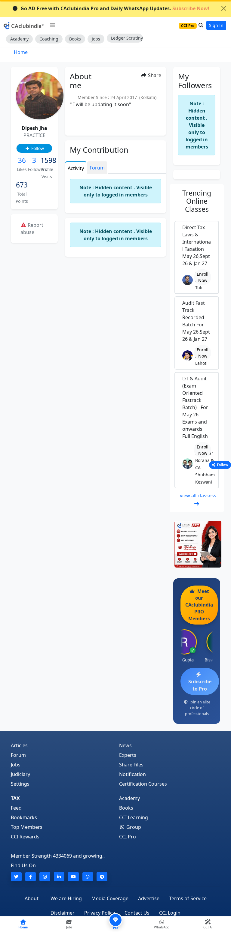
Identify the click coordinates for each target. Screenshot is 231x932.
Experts (127, 755)
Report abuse (31, 228)
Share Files (131, 764)
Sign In (216, 25)
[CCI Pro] (196, 544)
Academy (19, 39)
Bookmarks (24, 817)
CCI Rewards (25, 836)
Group (133, 827)
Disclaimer (63, 913)
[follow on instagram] (44, 876)
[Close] (224, 8)
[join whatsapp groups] (87, 876)
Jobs (96, 39)
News (125, 745)
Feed (16, 808)
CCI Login (169, 913)
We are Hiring (66, 898)
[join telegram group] (102, 876)
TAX (15, 798)
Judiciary (20, 774)
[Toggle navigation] (52, 25)
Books (75, 39)
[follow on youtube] (73, 876)
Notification (132, 774)
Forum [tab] (97, 167)
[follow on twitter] (16, 876)
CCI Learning (133, 817)
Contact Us (137, 913)
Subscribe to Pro (199, 685)
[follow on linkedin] (59, 876)
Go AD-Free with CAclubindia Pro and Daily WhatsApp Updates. (114, 8)
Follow (37, 148)
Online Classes (196, 201)
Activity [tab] (76, 168)
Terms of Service (188, 898)
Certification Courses (143, 784)
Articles (19, 745)
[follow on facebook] (30, 876)
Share (154, 75)
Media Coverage (109, 898)
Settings (20, 784)
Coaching (48, 39)
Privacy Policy (99, 913)
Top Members (26, 827)
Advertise (148, 898)
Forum (18, 755)
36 (22, 160)
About (31, 898)
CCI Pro (127, 836)
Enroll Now (202, 277)
